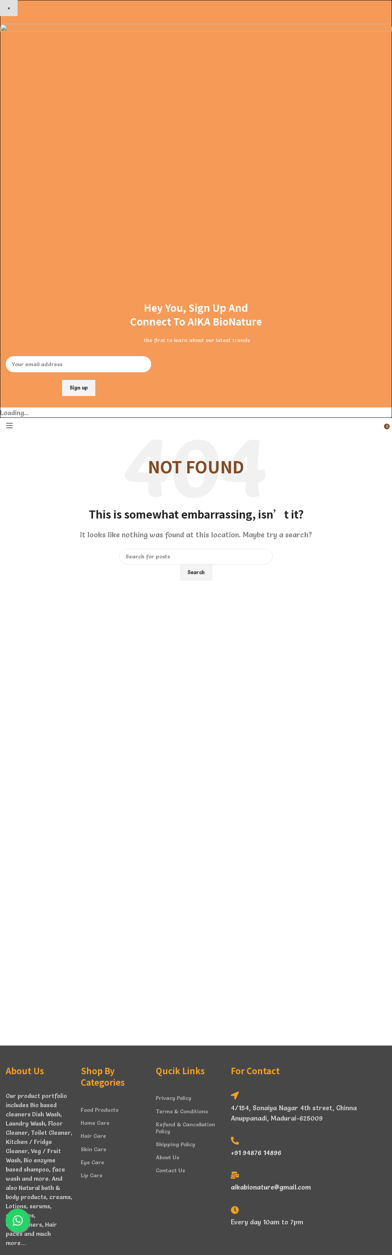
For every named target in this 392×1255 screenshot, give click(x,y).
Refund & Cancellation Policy (185, 1128)
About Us (167, 1157)
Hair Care (93, 1135)
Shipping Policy (175, 1144)
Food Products (99, 1109)
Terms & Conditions (182, 1111)
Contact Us (170, 1170)
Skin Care (93, 1149)
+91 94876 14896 (256, 1153)
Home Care (95, 1122)
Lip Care (92, 1175)
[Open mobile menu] (9, 425)
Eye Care (92, 1162)
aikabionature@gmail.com (271, 1187)
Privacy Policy (173, 1098)
